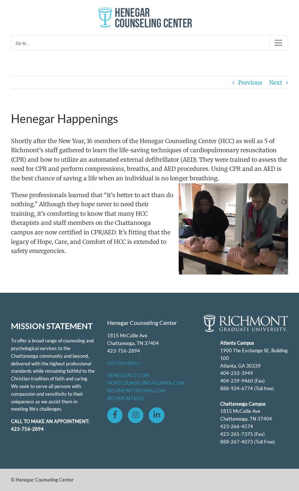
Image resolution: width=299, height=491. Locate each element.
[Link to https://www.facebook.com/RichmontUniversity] (115, 415)
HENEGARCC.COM (128, 375)
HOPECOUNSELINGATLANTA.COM (146, 383)
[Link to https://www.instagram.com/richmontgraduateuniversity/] (135, 415)
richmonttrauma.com (136, 391)
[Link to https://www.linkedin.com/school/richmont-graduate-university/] (156, 415)
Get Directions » (124, 363)
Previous (250, 82)
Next (275, 82)
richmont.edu (125, 398)
